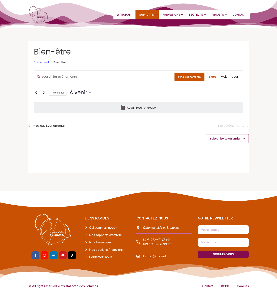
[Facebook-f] (35, 255)
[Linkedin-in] (54, 255)
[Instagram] (45, 255)
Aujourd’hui (58, 92)
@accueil (159, 256)
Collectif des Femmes (82, 286)
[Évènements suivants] (43, 92)
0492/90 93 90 (160, 244)
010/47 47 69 (160, 240)
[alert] (138, 107)
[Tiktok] (72, 255)
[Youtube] (63, 255)
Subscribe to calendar (225, 138)
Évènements (42, 62)
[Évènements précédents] (36, 92)
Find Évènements (189, 77)
